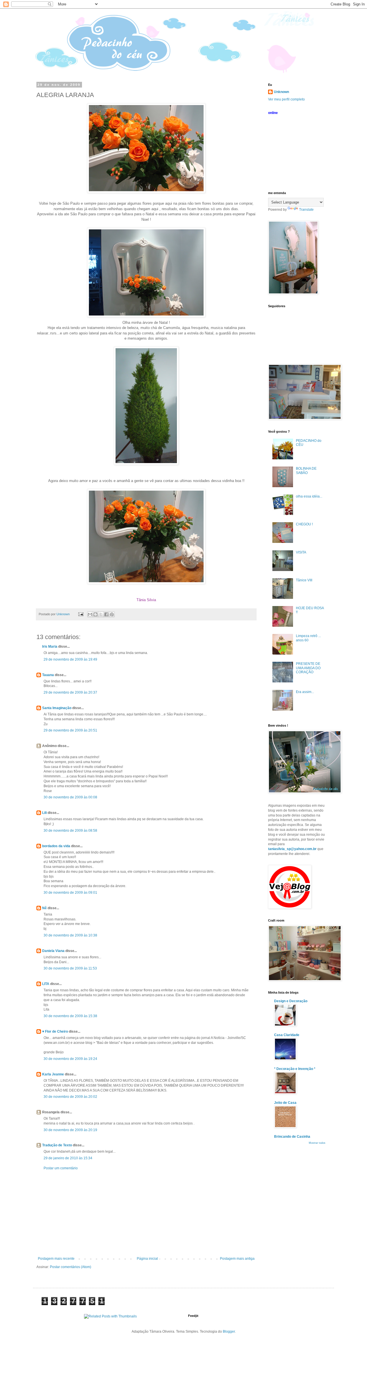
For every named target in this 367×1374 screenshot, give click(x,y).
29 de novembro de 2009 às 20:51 (70, 730)
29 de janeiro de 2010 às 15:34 (68, 1158)
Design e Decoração (290, 1001)
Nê (44, 908)
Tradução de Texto (57, 1145)
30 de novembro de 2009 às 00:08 (70, 797)
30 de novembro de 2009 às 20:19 (70, 1130)
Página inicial (147, 1259)
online (273, 113)
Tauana (48, 675)
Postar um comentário (61, 1168)
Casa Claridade (286, 1035)
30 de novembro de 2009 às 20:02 (70, 1097)
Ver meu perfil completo (286, 99)
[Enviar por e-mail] (90, 614)
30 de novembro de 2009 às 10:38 (70, 935)
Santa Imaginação (56, 708)
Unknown (281, 92)
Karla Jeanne (53, 1074)
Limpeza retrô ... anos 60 (308, 638)
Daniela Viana (53, 951)
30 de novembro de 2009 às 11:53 (70, 968)
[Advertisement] (146, 1213)
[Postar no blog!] (95, 614)
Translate (306, 210)
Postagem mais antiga (237, 1259)
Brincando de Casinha (292, 1137)
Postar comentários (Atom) (70, 1267)
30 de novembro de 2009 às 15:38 (70, 1016)
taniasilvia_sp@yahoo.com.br (292, 849)
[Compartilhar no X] (101, 614)
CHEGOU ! (304, 524)
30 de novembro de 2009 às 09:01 (70, 893)
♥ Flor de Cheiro (55, 1031)
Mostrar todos (317, 1142)
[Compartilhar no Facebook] (106, 614)
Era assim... (305, 692)
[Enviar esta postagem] (80, 614)
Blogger (229, 1332)
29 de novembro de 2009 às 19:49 (70, 659)
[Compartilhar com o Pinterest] (112, 614)
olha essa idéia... (309, 496)
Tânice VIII (304, 580)
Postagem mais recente (56, 1259)
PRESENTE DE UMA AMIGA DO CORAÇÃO (308, 668)
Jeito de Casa (285, 1103)
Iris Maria (49, 647)
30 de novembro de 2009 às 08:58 (70, 831)
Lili (44, 813)
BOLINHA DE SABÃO (306, 471)
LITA (45, 984)
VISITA (301, 552)
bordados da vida (56, 846)
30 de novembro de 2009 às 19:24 (70, 1059)
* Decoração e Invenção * (294, 1069)
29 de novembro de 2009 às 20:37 (70, 692)
